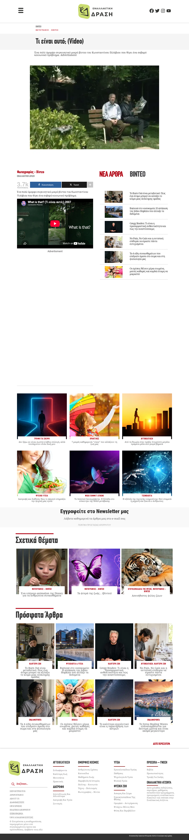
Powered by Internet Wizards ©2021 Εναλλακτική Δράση (150, 836)
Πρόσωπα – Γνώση (157, 762)
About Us (14, 798)
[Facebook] (151, 11)
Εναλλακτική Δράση (26, 176)
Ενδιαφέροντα (35, 720)
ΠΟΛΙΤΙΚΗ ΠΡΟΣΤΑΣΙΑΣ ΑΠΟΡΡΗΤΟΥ (94, 525)
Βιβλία (75, 720)
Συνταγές (57, 803)
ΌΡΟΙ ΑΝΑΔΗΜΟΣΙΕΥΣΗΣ (21, 817)
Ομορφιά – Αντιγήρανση (126, 803)
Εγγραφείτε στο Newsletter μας (94, 511)
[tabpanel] (134, 233)
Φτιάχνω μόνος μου (124, 806)
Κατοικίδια (83, 773)
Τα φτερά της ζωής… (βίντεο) (94, 593)
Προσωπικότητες (155, 773)
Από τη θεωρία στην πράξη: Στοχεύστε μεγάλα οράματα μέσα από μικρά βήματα (147, 443)
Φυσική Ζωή (120, 786)
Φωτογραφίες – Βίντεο (89, 792)
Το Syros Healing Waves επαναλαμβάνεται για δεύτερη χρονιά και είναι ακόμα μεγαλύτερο (153, 727)
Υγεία (117, 762)
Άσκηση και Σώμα (123, 793)
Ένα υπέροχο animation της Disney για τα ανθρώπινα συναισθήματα (42, 594)
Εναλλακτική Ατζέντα (159, 782)
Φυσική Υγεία (120, 780)
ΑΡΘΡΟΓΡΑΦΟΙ (16, 794)
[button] (21, 11)
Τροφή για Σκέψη (155, 777)
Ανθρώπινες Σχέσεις (88, 769)
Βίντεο (38, 27)
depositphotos (17, 791)
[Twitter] (157, 11)
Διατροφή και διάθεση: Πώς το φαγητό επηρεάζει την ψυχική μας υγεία (42, 500)
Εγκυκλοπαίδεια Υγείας (125, 769)
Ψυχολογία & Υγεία (74, 664)
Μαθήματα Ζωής (86, 777)
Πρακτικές (58, 781)
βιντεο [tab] (137, 175)
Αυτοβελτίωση (147, 664)
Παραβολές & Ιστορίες (89, 780)
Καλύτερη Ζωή (35, 664)
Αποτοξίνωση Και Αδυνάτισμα (61, 795)
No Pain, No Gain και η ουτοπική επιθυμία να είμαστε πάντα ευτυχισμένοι (146, 241)
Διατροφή (58, 787)
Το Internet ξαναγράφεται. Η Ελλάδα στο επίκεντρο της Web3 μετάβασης (94, 500)
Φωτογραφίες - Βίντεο (47, 30)
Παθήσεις (118, 773)
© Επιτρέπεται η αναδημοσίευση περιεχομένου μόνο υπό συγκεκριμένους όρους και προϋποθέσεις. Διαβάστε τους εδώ (26, 825)
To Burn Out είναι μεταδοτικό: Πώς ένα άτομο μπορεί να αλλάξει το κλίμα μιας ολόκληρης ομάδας (147, 196)
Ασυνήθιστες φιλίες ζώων (147, 595)
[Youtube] (168, 11)
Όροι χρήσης (16, 806)
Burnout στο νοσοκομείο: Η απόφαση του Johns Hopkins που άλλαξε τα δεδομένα (149, 211)
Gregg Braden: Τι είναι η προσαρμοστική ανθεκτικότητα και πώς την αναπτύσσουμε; (148, 226)
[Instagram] (163, 11)
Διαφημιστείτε (17, 802)
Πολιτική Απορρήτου (20, 809)
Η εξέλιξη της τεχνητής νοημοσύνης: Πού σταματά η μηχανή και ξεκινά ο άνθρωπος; (147, 500)
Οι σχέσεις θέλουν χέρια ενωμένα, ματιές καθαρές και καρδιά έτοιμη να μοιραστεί (149, 271)
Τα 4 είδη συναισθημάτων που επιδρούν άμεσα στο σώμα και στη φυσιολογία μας (147, 256)
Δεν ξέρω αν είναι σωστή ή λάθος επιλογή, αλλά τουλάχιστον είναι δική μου (42, 443)
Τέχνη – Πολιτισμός (87, 788)
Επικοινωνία (16, 813)
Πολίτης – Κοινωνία (88, 784)
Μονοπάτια (58, 777)
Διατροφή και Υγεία (62, 799)
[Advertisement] (55, 295)
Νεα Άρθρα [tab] (111, 175)
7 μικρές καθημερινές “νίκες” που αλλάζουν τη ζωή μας (94, 443)
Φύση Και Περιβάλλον (124, 810)
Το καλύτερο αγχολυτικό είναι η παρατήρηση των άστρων (114, 726)
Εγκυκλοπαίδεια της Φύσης (140, 589)
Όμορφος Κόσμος (88, 762)
